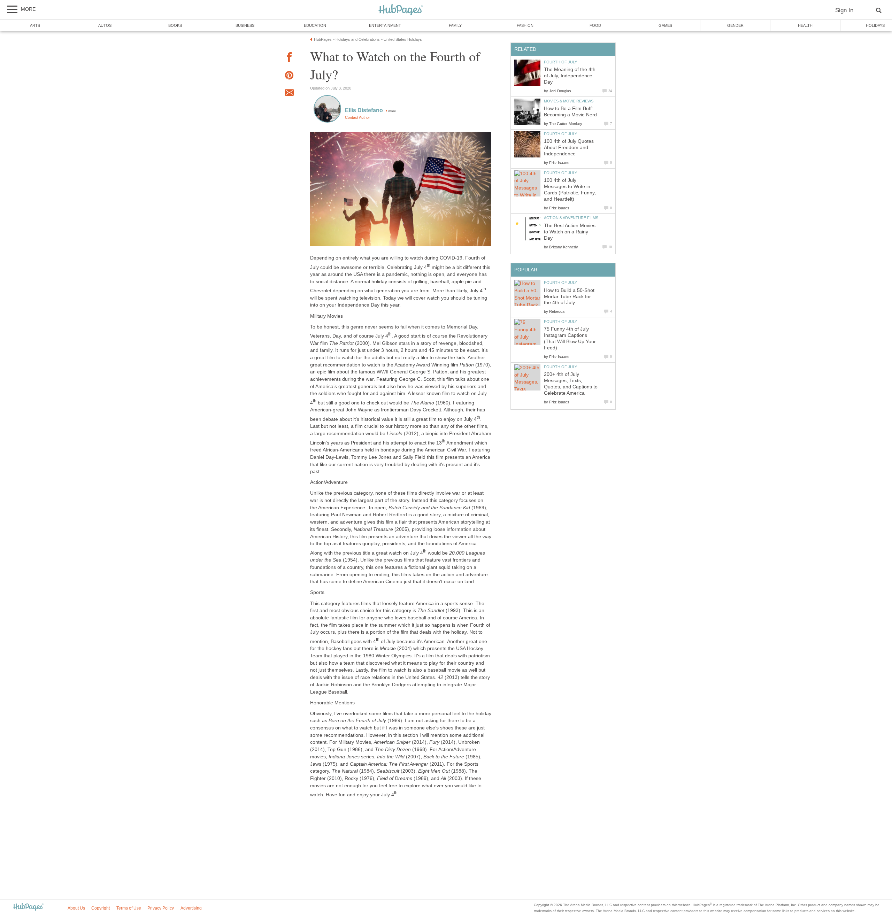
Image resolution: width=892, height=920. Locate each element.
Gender (735, 25)
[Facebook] (289, 58)
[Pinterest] (289, 76)
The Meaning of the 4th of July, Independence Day (569, 76)
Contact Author (357, 117)
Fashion (525, 25)
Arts (35, 25)
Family (455, 25)
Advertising (191, 908)
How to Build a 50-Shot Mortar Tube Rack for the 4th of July (569, 297)
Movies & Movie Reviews (568, 101)
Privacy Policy (160, 908)
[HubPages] (400, 10)
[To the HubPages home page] (28, 907)
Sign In (844, 10)
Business (245, 25)
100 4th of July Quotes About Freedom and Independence (569, 147)
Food (595, 25)
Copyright (100, 908)
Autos (105, 25)
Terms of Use (128, 908)
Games (665, 25)
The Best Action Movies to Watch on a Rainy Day (569, 232)
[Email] (289, 93)
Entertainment (385, 25)
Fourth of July (560, 62)
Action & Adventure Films (571, 218)
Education (315, 25)
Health (805, 25)
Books (175, 25)
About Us (76, 908)
